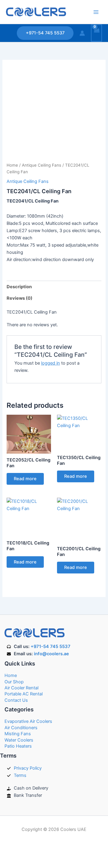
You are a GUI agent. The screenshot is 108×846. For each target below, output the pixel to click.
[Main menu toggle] (96, 12)
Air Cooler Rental (21, 688)
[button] (45, 33)
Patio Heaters (18, 746)
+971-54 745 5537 (50, 646)
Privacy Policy (28, 768)
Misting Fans (17, 733)
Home (12, 165)
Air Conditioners (21, 727)
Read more (25, 478)
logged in (50, 363)
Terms (20, 775)
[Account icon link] (82, 33)
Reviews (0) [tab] (19, 298)
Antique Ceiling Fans (41, 165)
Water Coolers (18, 740)
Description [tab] (19, 286)
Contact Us (16, 700)
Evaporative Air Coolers (28, 721)
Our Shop (14, 682)
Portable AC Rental (23, 694)
